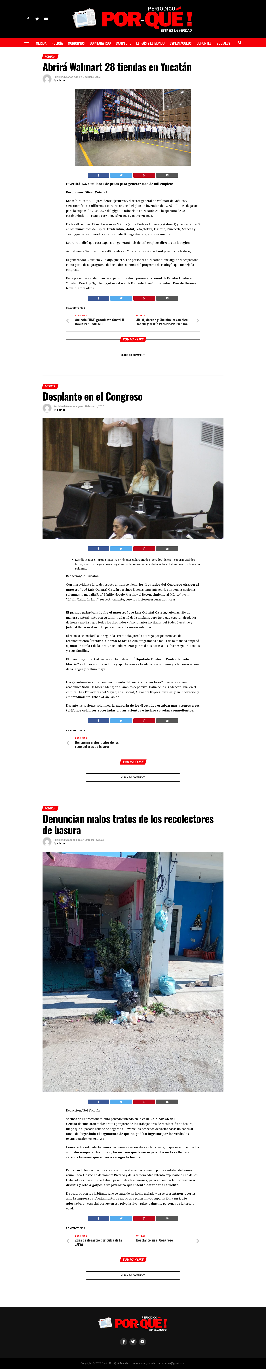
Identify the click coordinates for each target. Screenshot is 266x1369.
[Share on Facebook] (98, 175)
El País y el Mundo (150, 43)
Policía (57, 43)
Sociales (223, 43)
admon (61, 80)
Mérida (41, 43)
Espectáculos (181, 43)
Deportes (204, 43)
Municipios (76, 43)
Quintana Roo (100, 43)
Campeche (123, 43)
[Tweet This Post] (121, 175)
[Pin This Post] (144, 175)
